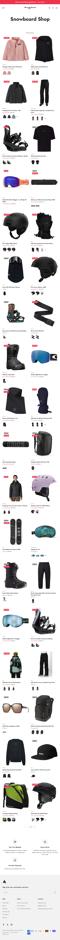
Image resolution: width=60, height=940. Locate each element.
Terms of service (14, 932)
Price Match (5, 914)
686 (32, 241)
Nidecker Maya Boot (8, 374)
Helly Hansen (33, 108)
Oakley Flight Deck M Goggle (11, 639)
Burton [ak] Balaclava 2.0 (10, 418)
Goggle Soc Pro (35, 549)
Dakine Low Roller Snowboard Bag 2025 (43, 200)
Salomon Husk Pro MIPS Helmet (40, 506)
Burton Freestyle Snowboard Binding (41, 639)
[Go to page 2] (35, 827)
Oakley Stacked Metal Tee (38, 156)
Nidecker (4, 372)
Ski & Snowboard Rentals (23, 909)
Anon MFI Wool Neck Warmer (11, 287)
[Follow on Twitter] (7, 925)
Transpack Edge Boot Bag (10, 813)
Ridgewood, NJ (42, 906)
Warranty (4, 917)
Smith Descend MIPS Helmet (39, 813)
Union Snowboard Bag (9, 462)
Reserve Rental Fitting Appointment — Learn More (30, 2)
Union (3, 460)
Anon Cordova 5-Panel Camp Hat (40, 770)
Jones (3, 329)
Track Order (5, 903)
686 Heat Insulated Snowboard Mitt (41, 418)
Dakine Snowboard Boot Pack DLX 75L (42, 726)
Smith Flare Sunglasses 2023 (11, 726)
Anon (3, 285)
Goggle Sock (33, 547)
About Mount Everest (22, 903)
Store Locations (21, 906)
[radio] (5, 73)
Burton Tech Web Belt (37, 331)
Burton (3, 154)
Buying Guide (6, 912)
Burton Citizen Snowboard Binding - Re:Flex (15, 156)
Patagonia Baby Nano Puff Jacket (12, 67)
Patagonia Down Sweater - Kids (11, 110)
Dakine (32, 197)
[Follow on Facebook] (3, 925)
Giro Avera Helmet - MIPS (38, 287)
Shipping (4, 909)
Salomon (32, 503)
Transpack (4, 811)
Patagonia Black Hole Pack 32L (40, 462)
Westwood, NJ (41, 903)
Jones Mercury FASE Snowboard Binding (14, 331)
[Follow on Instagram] (11, 925)
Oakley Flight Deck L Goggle (39, 374)
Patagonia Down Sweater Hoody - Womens (14, 506)
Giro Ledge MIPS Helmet (9, 243)
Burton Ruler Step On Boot (10, 593)
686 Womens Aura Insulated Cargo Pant (43, 682)
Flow (3, 547)
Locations (40, 899)
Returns (4, 906)
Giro (3, 241)
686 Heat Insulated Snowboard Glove (42, 243)
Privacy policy (5, 932)
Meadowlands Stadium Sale (45, 909)
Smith (3, 197)
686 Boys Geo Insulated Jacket (11, 682)
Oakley (32, 64)
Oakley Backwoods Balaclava (39, 67)
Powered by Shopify (18, 930)
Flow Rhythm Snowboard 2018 (11, 549)
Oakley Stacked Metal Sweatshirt (12, 770)
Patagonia (4, 64)
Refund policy (5, 934)
